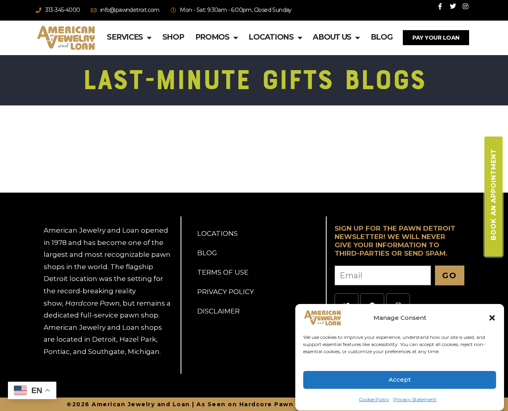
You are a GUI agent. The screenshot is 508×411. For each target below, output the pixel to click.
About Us (332, 37)
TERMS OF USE (222, 272)
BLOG (207, 253)
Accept (400, 380)
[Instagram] (465, 6)
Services (125, 37)
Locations (270, 37)
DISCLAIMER (218, 311)
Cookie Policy (374, 399)
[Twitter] (452, 6)
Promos (212, 37)
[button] (492, 318)
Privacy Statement (415, 399)
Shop (173, 37)
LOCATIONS (217, 233)
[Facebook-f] (440, 6)
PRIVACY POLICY (225, 292)
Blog (382, 37)
